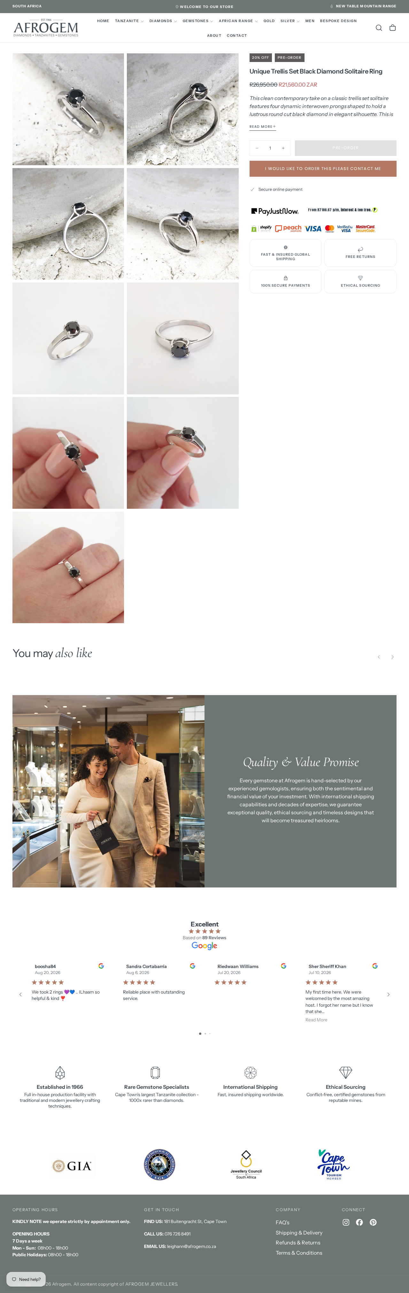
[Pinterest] (373, 1222)
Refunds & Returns (298, 1242)
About (214, 36)
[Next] (393, 657)
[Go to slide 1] (200, 1034)
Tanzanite (127, 21)
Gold (269, 21)
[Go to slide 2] (205, 1033)
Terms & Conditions (299, 1253)
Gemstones (196, 21)
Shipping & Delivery (299, 1232)
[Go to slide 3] (209, 1033)
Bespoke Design (338, 21)
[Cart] (393, 27)
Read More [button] (316, 1020)
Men (310, 21)
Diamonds (161, 21)
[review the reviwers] (101, 966)
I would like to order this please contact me (323, 169)
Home (103, 21)
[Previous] (379, 657)
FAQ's (282, 1222)
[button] (27, 6)
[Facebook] (359, 1222)
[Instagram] (346, 1222)
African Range (236, 21)
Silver (288, 21)
